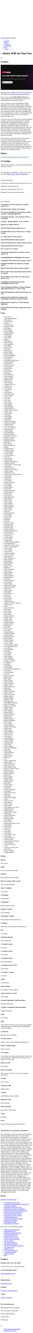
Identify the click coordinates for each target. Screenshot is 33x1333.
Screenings (7, 44)
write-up (11, 1237)
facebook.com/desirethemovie (9, 1290)
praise (8, 1249)
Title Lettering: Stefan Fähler (12, 1329)
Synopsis (6, 41)
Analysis (10, 1236)
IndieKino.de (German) (10, 1220)
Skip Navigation (5, 38)
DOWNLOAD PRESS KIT (9, 1199)
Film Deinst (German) (10, 1222)
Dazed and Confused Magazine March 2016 (16, 1204)
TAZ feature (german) (10, 1206)
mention (8, 1241)
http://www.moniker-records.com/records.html (17, 94)
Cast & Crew (8, 46)
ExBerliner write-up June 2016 (12, 1207)
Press (5, 47)
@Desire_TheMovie (6, 1297)
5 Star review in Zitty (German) (13, 1215)
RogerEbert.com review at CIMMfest (14, 1209)
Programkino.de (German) (11, 1223)
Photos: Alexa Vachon (10, 1330)
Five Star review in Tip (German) (13, 1212)
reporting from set (12, 1233)
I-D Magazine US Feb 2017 (12, 1202)
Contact (6, 49)
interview (12, 1239)
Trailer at (11, 1229)
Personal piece (11, 1234)
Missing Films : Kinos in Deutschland (17, 174)
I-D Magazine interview (11, 1217)
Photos (6, 42)
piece (9, 1247)
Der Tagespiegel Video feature (12, 1214)
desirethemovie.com (6, 1283)
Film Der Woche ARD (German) (13, 1218)
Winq (5, 1255)
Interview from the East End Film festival (15, 1210)
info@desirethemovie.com (8, 1273)
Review (10, 1231)
